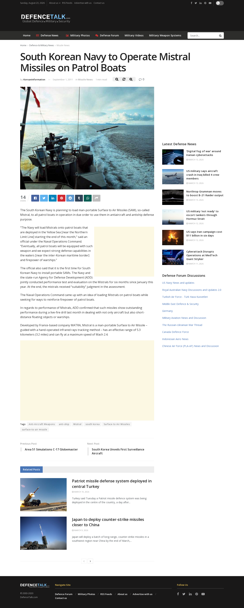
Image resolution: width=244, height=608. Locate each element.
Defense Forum (109, 35)
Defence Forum (63, 594)
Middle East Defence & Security (180, 304)
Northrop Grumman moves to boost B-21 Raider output (204, 193)
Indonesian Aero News (175, 339)
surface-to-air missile (34, 429)
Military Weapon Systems (165, 35)
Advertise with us (82, 2)
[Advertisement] (124, 252)
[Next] (90, 561)
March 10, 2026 (81, 491)
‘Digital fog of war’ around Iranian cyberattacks (203, 153)
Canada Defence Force (175, 332)
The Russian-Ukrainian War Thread (182, 325)
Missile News (63, 45)
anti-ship (64, 424)
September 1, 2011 (63, 79)
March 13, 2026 (195, 159)
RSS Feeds (67, 2)
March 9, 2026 (81, 530)
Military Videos (134, 35)
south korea (93, 424)
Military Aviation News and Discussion (184, 318)
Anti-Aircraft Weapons (42, 424)
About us (53, 2)
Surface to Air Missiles (117, 424)
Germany (167, 311)
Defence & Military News (41, 45)
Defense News (49, 35)
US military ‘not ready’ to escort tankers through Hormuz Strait (202, 214)
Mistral (77, 424)
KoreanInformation (34, 79)
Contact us (99, 2)
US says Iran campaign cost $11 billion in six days (204, 233)
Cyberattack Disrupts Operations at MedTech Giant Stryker (201, 255)
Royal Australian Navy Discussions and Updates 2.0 (191, 290)
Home (26, 35)
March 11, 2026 (195, 263)
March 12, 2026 (195, 223)
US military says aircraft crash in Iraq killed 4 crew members (202, 174)
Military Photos (80, 35)
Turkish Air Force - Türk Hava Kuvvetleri (185, 296)
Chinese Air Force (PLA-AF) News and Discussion (190, 346)
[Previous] (84, 561)
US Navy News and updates (178, 282)
